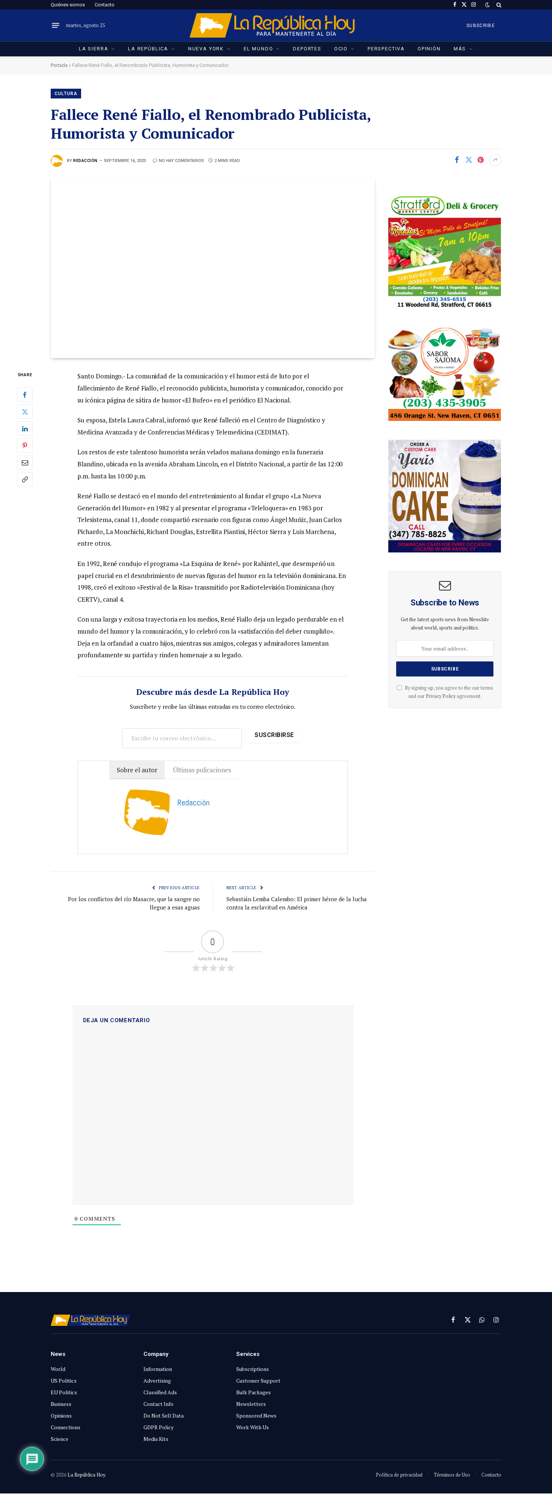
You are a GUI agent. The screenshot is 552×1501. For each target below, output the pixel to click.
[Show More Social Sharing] (495, 160)
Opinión (429, 48)
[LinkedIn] (25, 429)
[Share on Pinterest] (480, 160)
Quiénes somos (68, 5)
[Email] (25, 462)
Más (460, 48)
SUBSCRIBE (480, 25)
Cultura (65, 93)
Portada (59, 65)
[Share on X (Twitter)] (468, 160)
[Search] (498, 4)
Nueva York (206, 48)
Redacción (85, 160)
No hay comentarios (181, 160)
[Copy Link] (25, 479)
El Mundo (258, 48)
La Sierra (93, 48)
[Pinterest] (25, 446)
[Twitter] (25, 412)
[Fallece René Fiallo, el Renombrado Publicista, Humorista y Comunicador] (213, 268)
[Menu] (55, 25)
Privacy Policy (440, 696)
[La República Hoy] (276, 25)
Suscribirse (274, 734)
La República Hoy (86, 1474)
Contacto (105, 5)
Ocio (341, 48)
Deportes (307, 48)
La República (148, 48)
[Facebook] (25, 395)
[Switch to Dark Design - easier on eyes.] (487, 5)
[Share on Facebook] (456, 160)
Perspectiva (386, 48)
